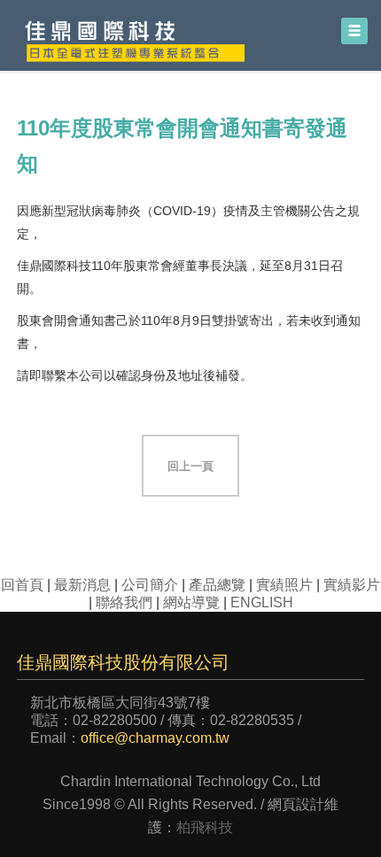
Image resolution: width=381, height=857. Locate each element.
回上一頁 (190, 466)
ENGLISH (261, 602)
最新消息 (82, 584)
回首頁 (22, 584)
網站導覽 (191, 602)
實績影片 (351, 584)
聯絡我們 (124, 602)
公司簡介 (149, 584)
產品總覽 (217, 584)
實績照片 (284, 584)
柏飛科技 (204, 827)
